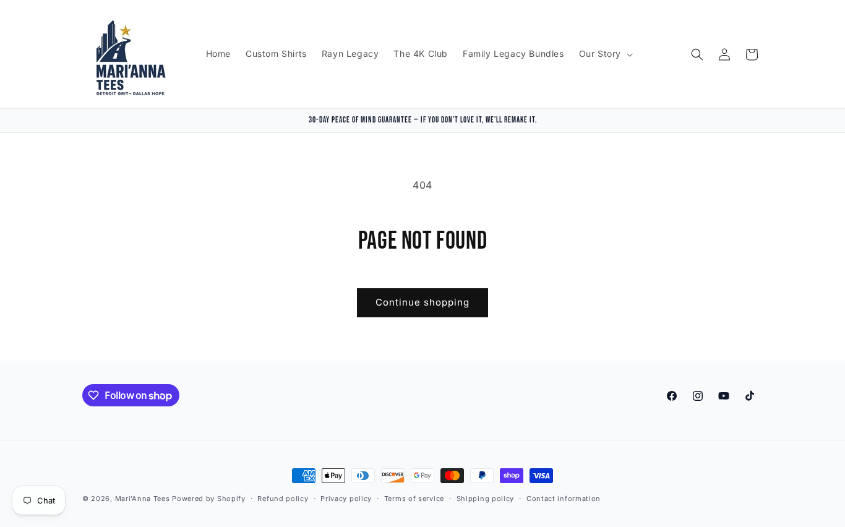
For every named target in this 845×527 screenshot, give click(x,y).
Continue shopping (422, 302)
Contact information (563, 498)
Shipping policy (486, 498)
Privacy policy (346, 498)
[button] (605, 54)
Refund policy (282, 498)
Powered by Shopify (209, 498)
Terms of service (414, 498)
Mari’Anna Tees (142, 498)
